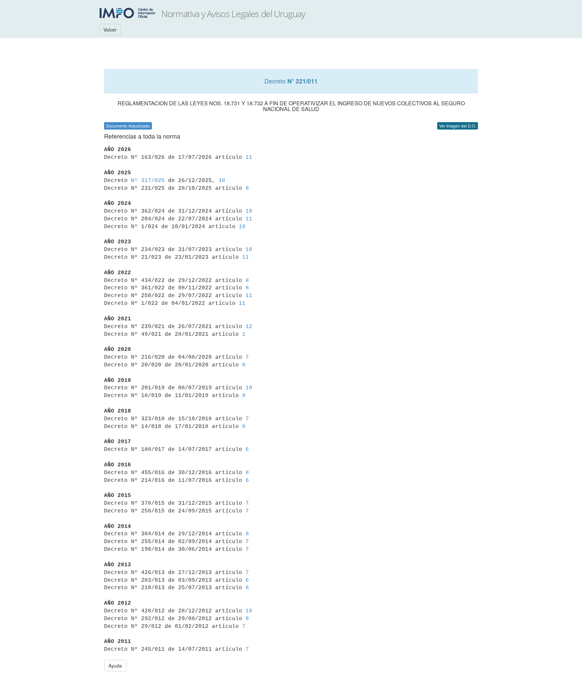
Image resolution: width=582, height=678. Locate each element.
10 (249, 211)
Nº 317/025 (148, 181)
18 (222, 181)
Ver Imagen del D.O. (457, 126)
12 (249, 327)
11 (249, 157)
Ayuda (115, 665)
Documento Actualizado (128, 126)
